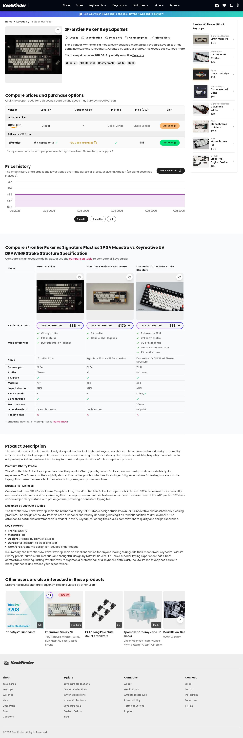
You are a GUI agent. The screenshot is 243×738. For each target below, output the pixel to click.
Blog (66, 716)
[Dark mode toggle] (231, 5)
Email (188, 684)
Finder (67, 5)
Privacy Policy (132, 700)
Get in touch (131, 689)
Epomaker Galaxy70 (59, 632)
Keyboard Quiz (72, 705)
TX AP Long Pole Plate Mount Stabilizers (99, 634)
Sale (5, 711)
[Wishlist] (224, 5)
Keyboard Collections (76, 684)
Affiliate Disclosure (135, 694)
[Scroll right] (180, 619)
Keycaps (118, 5)
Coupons (8, 716)
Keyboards (96, 5)
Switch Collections (74, 694)
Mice (158, 5)
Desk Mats (9, 705)
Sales (79, 5)
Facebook (191, 700)
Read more (177, 49)
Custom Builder (72, 711)
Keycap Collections (75, 689)
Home (8, 21)
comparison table (80, 259)
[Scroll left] (10, 619)
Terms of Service (134, 705)
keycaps (21, 21)
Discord (189, 689)
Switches (139, 5)
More (173, 5)
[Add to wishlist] (58, 30)
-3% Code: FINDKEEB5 (81, 142)
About (128, 684)
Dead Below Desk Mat (178, 632)
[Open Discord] (217, 5)
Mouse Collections (74, 700)
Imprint (128, 711)
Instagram (191, 694)
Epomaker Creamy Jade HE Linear (142, 634)
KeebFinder (14, 5)
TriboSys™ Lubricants (20, 632)
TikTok (189, 705)
